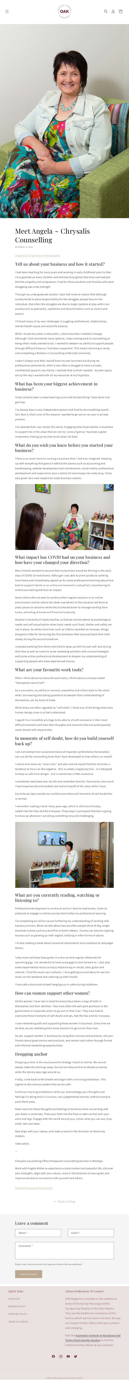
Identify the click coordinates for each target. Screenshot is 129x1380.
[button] (7, 11)
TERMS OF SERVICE (18, 1321)
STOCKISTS (14, 1298)
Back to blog (66, 1201)
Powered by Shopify (74, 1378)
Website (20, 1188)
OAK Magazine (59, 1378)
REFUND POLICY (17, 1306)
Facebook (47, 1188)
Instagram (33, 1188)
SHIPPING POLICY (17, 1313)
